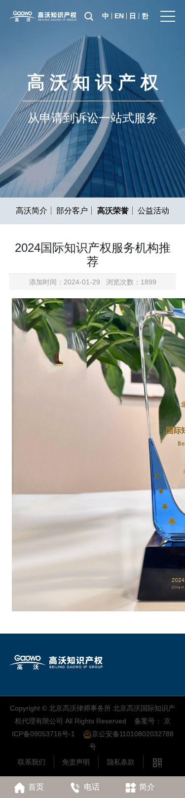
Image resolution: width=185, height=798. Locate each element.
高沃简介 (31, 210)
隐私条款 (121, 762)
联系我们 (31, 762)
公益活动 (153, 210)
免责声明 (76, 762)
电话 (92, 787)
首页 (36, 787)
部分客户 (72, 210)
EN (119, 16)
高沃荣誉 (113, 210)
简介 (147, 787)
